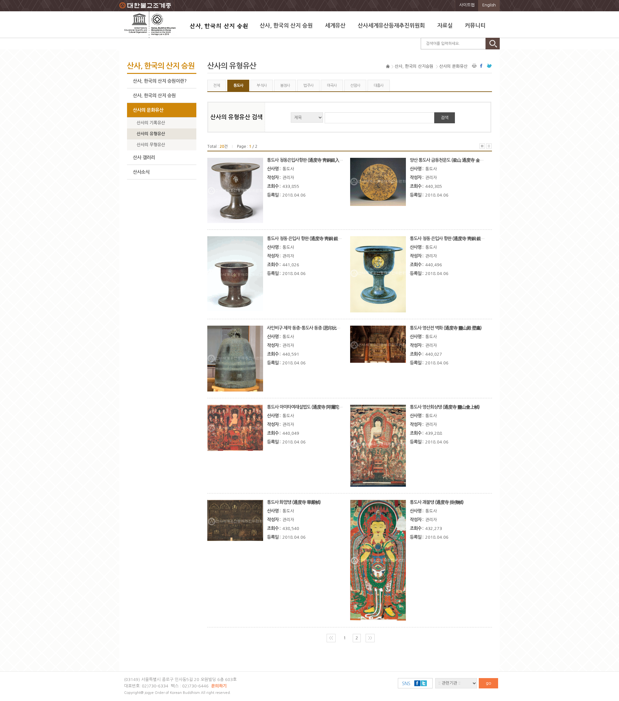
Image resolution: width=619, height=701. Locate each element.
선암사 (355, 85)
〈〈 (331, 638)
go (488, 683)
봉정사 (285, 85)
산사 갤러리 (144, 157)
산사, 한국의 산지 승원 (286, 25)
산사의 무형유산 (151, 145)
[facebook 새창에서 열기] (482, 65)
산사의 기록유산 (151, 123)
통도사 (238, 85)
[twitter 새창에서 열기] (489, 65)
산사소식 (141, 172)
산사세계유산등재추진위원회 (391, 25)
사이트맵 (467, 5)
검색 (444, 118)
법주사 (308, 85)
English (489, 5)
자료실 (445, 25)
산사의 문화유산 (148, 110)
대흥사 (379, 85)
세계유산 (335, 25)
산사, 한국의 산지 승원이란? (160, 81)
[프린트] (474, 65)
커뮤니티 (475, 25)
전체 (216, 85)
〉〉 (370, 638)
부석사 (262, 85)
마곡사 (332, 85)
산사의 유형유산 (151, 134)
